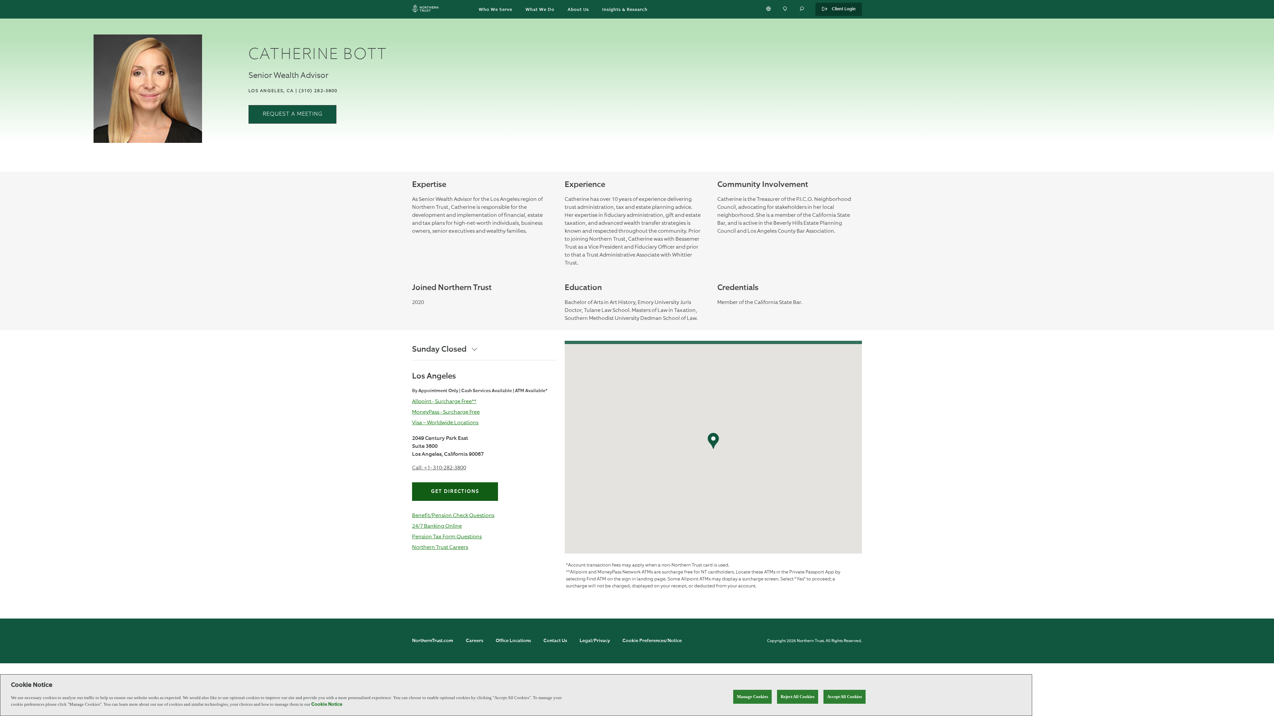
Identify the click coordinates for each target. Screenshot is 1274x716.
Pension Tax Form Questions (447, 536)
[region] (516, 695)
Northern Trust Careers (440, 547)
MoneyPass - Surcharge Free (446, 411)
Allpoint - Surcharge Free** (444, 401)
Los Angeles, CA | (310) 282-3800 (292, 90)
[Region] (769, 9)
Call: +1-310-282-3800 (439, 467)
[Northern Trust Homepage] (427, 9)
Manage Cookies (752, 696)
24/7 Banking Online (437, 525)
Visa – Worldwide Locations (445, 422)
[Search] (802, 9)
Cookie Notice (326, 704)
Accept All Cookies (844, 696)
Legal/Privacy (595, 640)
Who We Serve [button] (495, 10)
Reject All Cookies (797, 696)
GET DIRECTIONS (455, 491)
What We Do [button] (540, 10)
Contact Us (555, 640)
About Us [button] (578, 10)
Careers (474, 640)
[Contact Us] (785, 9)
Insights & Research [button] (625, 10)
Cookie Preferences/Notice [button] (652, 640)
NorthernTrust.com (432, 640)
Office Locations (513, 640)
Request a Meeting (292, 114)
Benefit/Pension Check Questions (453, 515)
